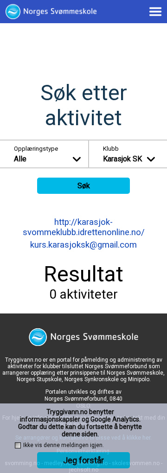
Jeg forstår (83, 460)
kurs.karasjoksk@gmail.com (83, 245)
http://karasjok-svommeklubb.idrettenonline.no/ (84, 227)
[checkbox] (17, 445)
